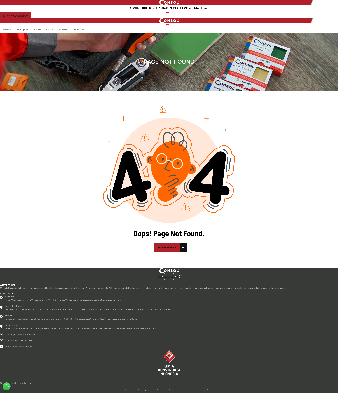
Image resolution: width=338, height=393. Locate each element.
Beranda (134, 8)
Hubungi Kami (200, 8)
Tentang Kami (149, 8)
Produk (163, 8)
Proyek (174, 8)
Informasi (185, 8)
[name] (167, 247)
